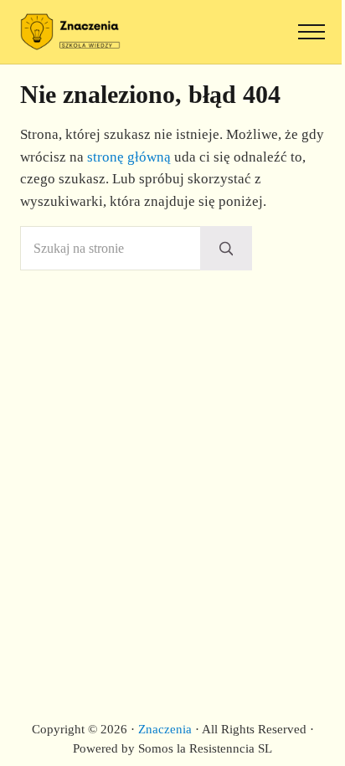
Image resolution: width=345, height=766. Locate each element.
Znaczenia (165, 729)
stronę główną (129, 157)
